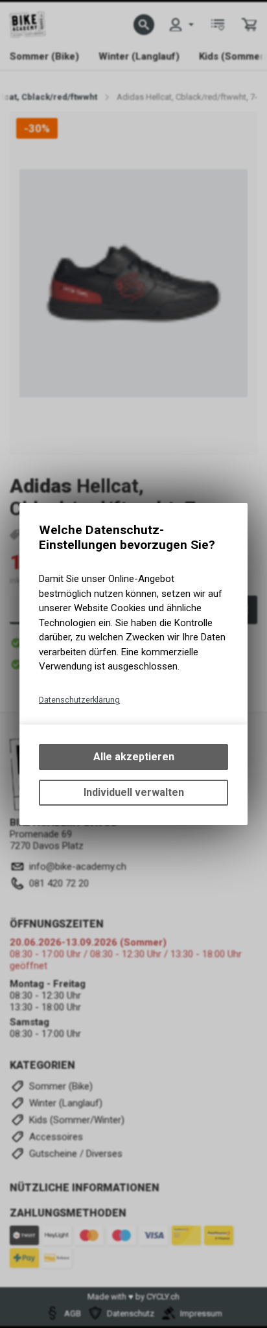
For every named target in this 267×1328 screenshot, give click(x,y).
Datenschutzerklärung (79, 700)
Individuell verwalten (134, 792)
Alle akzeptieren (133, 757)
